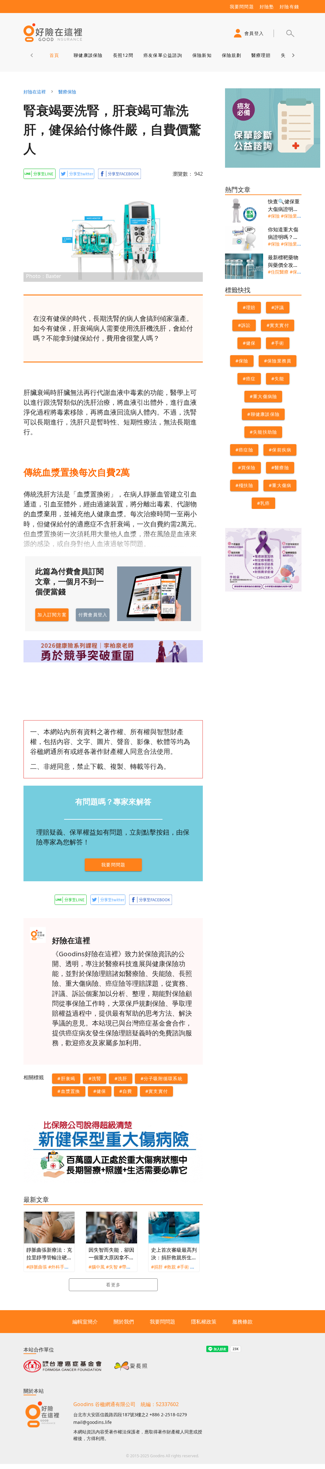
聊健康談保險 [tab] (88, 55)
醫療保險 (67, 92)
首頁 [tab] (54, 55)
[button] (290, 33)
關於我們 (124, 1321)
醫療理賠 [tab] (261, 55)
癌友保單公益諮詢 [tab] (162, 55)
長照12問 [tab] (123, 55)
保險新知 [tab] (202, 55)
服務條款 (242, 1321)
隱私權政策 (203, 1321)
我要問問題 (162, 1321)
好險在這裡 (34, 92)
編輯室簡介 (85, 1321)
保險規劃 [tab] (231, 55)
